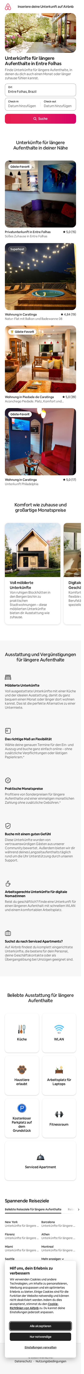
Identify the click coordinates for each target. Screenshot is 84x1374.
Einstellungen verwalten (40, 1347)
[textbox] (22, 106)
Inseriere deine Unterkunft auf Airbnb (46, 7)
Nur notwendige (40, 1337)
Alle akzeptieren (40, 1326)
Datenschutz (23, 1361)
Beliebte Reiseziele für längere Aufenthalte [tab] (33, 1209)
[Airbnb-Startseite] (8, 6)
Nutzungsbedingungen (51, 1361)
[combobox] (40, 91)
